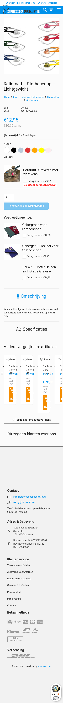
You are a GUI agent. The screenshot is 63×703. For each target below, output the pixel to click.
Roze (48, 150)
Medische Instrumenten (33, 97)
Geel (41, 150)
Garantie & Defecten (18, 585)
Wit (6, 150)
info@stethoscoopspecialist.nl (29, 496)
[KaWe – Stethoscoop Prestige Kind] (58, 359)
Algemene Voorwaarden (20, 571)
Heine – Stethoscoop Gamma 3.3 (16, 366)
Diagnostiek (53, 97)
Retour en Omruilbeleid (19, 578)
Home (7, 97)
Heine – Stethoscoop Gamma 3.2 (33, 366)
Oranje (34, 150)
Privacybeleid (14, 592)
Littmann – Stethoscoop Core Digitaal (50, 366)
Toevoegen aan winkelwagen (26, 206)
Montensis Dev (44, 666)
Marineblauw (20, 150)
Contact (11, 605)
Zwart (13, 150)
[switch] (56, 698)
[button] (59, 10)
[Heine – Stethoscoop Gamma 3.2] (24, 359)
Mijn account (14, 598)
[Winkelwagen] (50, 10)
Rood (27, 150)
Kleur (7, 144)
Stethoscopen (33, 100)
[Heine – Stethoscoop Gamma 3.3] (7, 359)
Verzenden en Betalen (19, 565)
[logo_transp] (5, 9)
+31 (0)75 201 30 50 (24, 502)
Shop (15, 97)
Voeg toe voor (37, 183)
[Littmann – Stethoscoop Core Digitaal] (41, 359)
